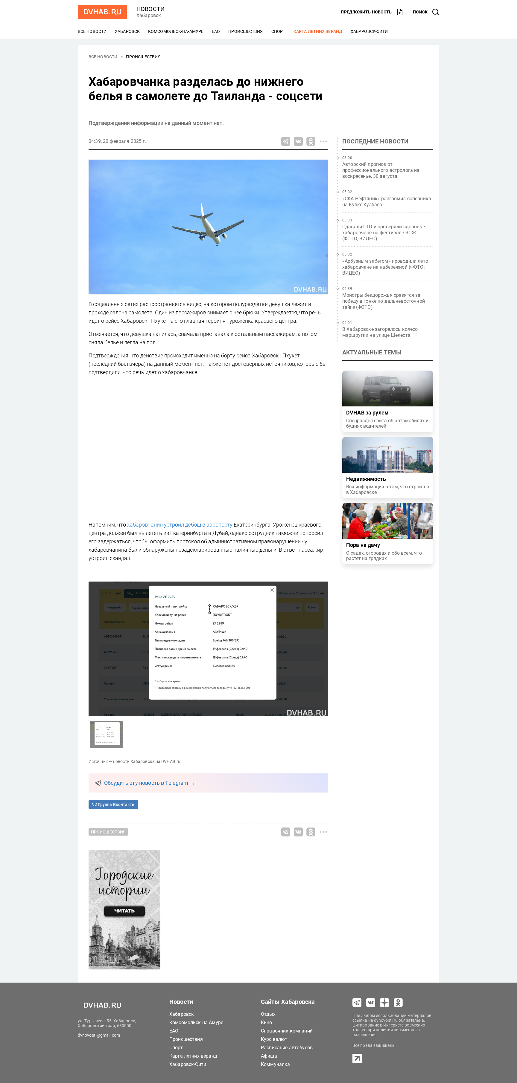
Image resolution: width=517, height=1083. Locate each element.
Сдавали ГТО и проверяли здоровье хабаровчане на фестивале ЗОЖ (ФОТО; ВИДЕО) (383, 232)
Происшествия (245, 31)
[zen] (384, 1002)
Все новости (92, 31)
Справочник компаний (287, 1031)
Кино (266, 1022)
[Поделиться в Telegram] (285, 141)
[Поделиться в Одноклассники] (310, 141)
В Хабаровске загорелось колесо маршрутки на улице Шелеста (380, 332)
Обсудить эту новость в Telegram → (149, 783)
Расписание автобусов (287, 1047)
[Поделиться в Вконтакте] (298, 141)
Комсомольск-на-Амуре (175, 31)
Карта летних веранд (318, 31)
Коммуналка (275, 1064)
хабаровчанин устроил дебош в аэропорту (179, 524)
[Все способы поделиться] (323, 141)
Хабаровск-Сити (369, 31)
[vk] (370, 1002)
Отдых (268, 1014)
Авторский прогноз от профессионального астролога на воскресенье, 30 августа (381, 170)
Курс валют (274, 1039)
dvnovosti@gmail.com (99, 1035)
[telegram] (356, 1002)
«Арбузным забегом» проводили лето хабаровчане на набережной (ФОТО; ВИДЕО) (385, 267)
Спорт (278, 31)
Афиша (269, 1056)
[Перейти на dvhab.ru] (102, 12)
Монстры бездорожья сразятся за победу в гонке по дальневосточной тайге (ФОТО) (383, 301)
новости (150, 9)
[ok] (398, 1002)
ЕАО (216, 31)
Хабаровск (127, 31)
